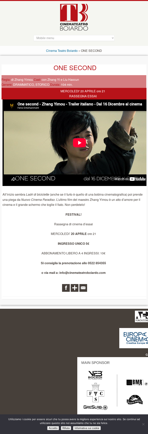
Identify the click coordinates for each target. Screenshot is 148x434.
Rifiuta (66, 428)
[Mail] (83, 288)
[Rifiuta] (143, 424)
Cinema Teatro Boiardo (62, 50)
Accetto (53, 428)
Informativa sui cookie (87, 428)
